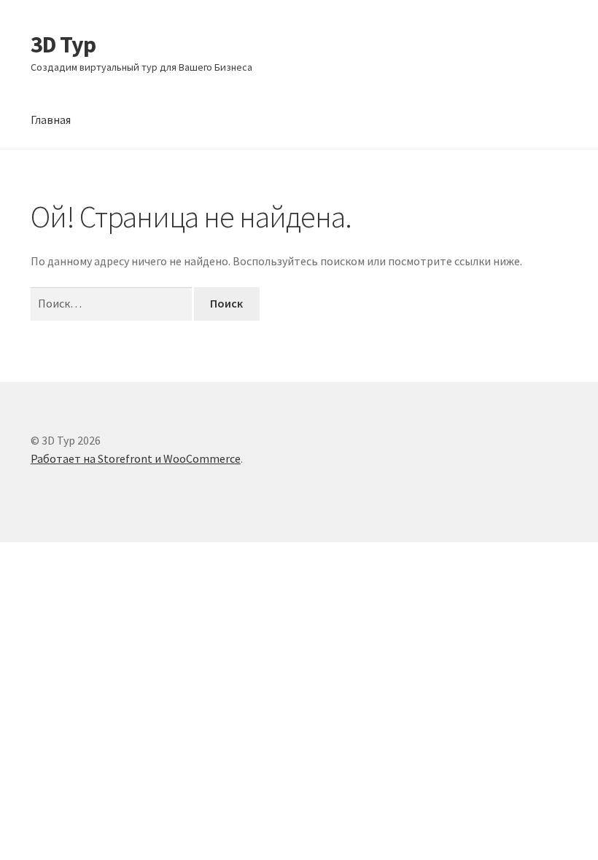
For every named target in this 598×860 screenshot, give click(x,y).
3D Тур (63, 44)
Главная (51, 119)
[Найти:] (112, 303)
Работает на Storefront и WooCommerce (136, 458)
